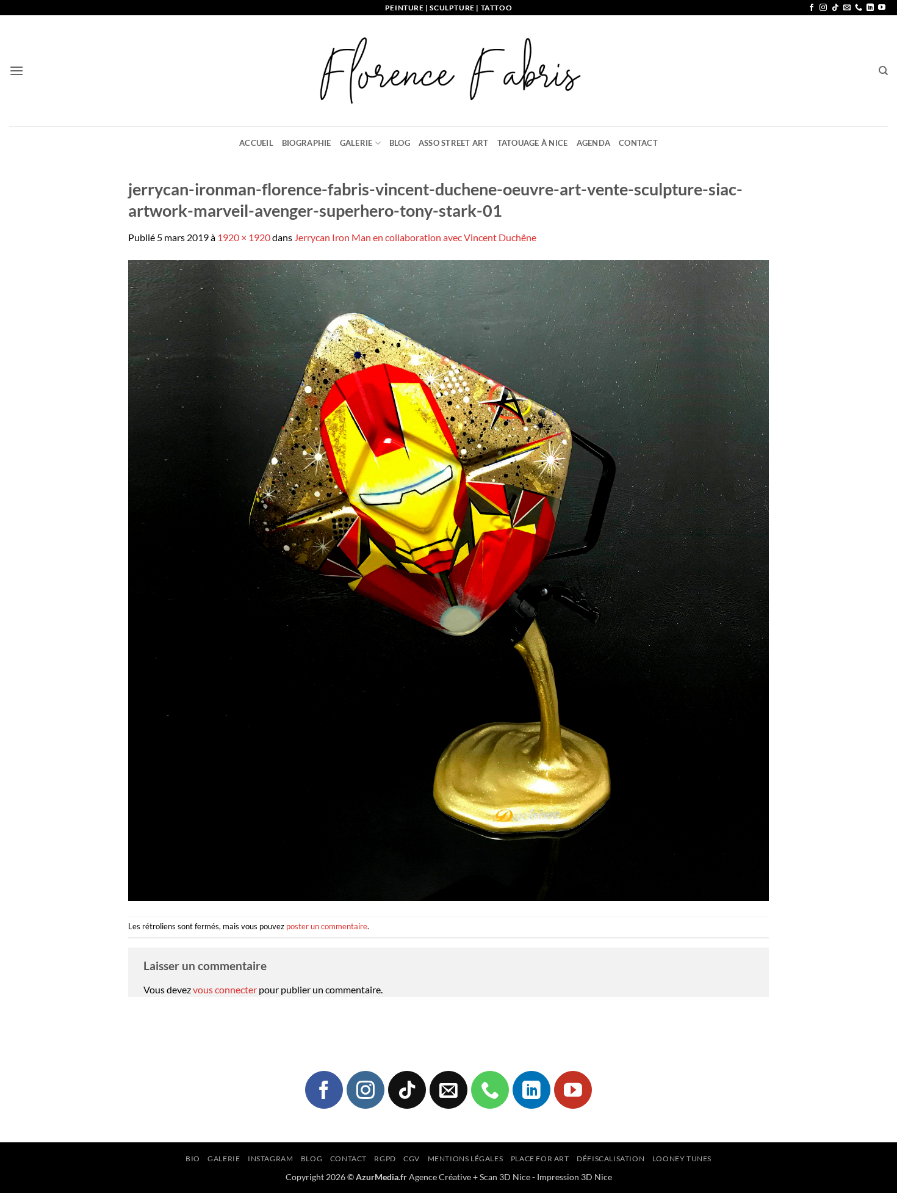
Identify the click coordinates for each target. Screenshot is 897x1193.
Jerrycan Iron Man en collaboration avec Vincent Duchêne (415, 237)
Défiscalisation (610, 1158)
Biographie (306, 143)
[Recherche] (883, 70)
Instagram (271, 1158)
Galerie (356, 143)
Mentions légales (465, 1158)
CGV (411, 1158)
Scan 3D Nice (505, 1177)
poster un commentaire (326, 926)
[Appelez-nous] (858, 8)
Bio (193, 1158)
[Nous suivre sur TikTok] (835, 8)
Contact (638, 143)
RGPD (384, 1158)
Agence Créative (440, 1177)
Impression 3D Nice (574, 1177)
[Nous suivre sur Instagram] (823, 8)
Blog (399, 143)
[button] (16, 70)
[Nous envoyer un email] (847, 8)
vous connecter (225, 989)
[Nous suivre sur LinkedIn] (870, 8)
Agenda (594, 143)
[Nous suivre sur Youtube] (881, 8)
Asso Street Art (454, 143)
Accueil (256, 143)
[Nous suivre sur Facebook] (811, 8)
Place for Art (540, 1158)
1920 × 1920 (243, 237)
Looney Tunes (681, 1158)
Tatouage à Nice (532, 143)
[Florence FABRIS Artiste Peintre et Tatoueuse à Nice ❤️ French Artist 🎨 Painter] (448, 71)
